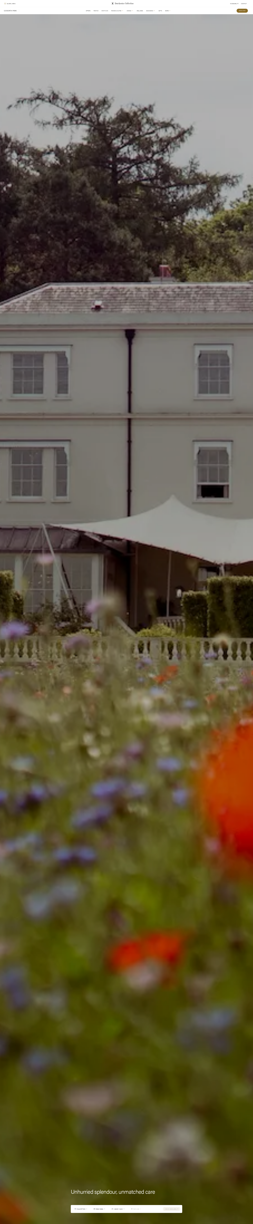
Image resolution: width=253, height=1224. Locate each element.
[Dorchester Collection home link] (123, 3)
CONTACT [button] (244, 3)
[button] (88, 10)
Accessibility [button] (234, 3)
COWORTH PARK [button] (10, 10)
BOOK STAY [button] (242, 10)
